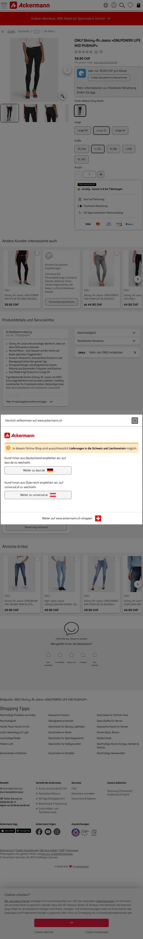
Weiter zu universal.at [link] (34, 494)
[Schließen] (135, 421)
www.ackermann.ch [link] (68, 518)
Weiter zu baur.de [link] (34, 470)
